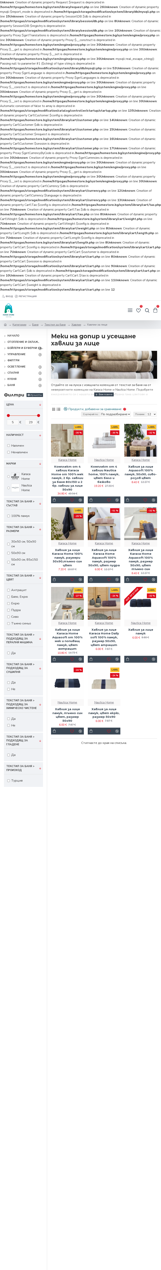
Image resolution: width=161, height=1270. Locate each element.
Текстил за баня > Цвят (20, 577)
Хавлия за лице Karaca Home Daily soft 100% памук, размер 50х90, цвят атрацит (104, 637)
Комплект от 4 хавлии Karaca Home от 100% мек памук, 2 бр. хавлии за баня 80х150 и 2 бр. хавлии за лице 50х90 (67, 478)
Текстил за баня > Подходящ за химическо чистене (21, 704)
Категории (19, 325)
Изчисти (36, 394)
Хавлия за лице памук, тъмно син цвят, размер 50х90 (67, 715)
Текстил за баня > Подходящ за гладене (20, 740)
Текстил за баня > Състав (20, 503)
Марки (11, 463)
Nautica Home (104, 460)
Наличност (15, 435)
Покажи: (140, 414)
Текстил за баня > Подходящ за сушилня (20, 668)
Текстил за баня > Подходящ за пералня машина (20, 638)
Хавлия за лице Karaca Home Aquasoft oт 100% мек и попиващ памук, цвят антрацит (67, 639)
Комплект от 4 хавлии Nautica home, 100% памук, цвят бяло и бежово (104, 474)
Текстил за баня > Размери (20, 529)
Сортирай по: (91, 414)
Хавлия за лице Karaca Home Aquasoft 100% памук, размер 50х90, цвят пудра (104, 557)
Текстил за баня (55, 325)
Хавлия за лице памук (140, 631)
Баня (35, 325)
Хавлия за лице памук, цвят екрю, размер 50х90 (104, 713)
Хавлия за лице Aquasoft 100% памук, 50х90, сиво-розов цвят (141, 472)
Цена (10, 404)
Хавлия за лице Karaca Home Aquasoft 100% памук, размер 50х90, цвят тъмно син (140, 559)
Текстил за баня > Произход (20, 768)
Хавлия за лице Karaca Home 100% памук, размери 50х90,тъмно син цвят (67, 557)
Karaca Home (67, 460)
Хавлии (76, 325)
